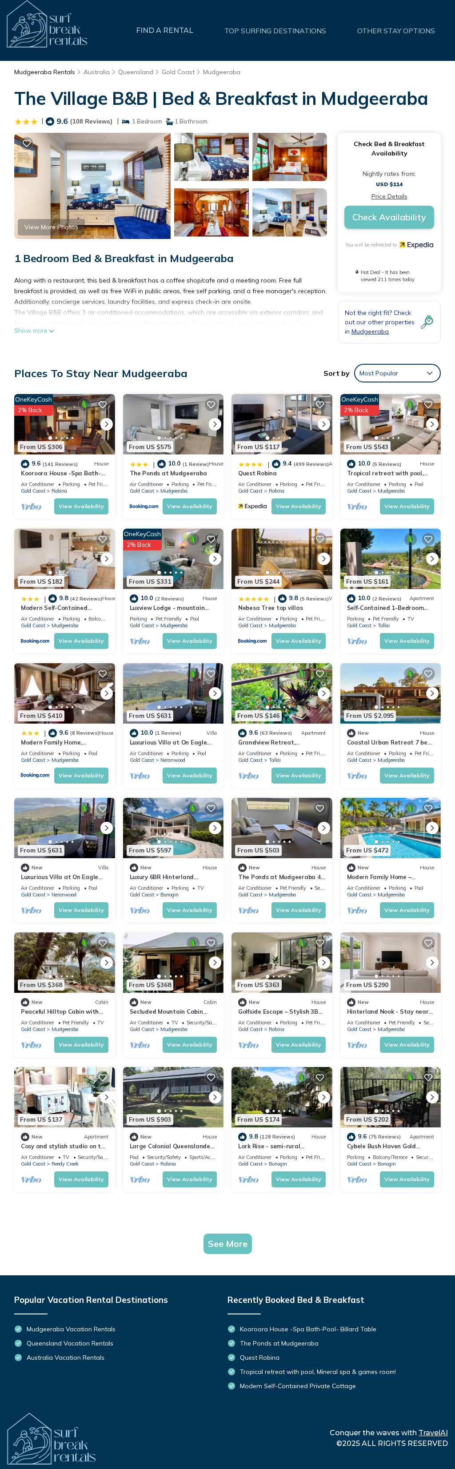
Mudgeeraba (221, 72)
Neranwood (172, 760)
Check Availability (389, 217)
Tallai (384, 625)
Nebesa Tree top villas (270, 607)
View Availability (81, 506)
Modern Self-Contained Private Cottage (298, 1386)
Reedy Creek (65, 1164)
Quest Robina (257, 473)
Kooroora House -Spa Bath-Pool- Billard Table (308, 1329)
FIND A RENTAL (164, 30)
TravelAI (433, 1433)
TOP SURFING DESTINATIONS (275, 30)
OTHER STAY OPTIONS (396, 30)
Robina (59, 491)
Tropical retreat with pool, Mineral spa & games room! (318, 1372)
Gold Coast (178, 72)
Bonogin (169, 895)
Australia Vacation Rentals (65, 1358)
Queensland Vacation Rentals (70, 1343)
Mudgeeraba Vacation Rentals (71, 1329)
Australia (97, 72)
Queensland (135, 72)
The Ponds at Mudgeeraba (168, 473)
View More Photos (51, 227)
